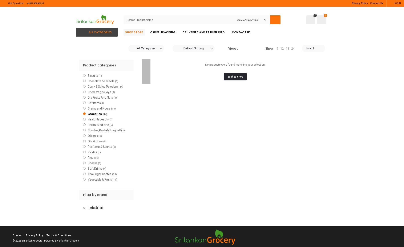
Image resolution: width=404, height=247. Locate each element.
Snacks (92, 163)
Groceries (95, 114)
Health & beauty (98, 119)
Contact (18, 235)
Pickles (92, 152)
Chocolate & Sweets (101, 81)
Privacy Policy (360, 3)
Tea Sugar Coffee (100, 174)
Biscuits (93, 75)
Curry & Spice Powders (103, 86)
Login (397, 3)
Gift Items (94, 103)
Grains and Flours (99, 108)
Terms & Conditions (59, 235)
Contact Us (376, 3)
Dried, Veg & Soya (99, 92)
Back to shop (235, 76)
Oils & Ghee (95, 141)
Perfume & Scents (100, 146)
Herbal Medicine (98, 125)
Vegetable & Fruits (100, 179)
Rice (90, 157)
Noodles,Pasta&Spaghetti (105, 130)
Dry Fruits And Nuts (100, 97)
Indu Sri (96, 207)
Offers (92, 135)
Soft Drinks (95, 168)
